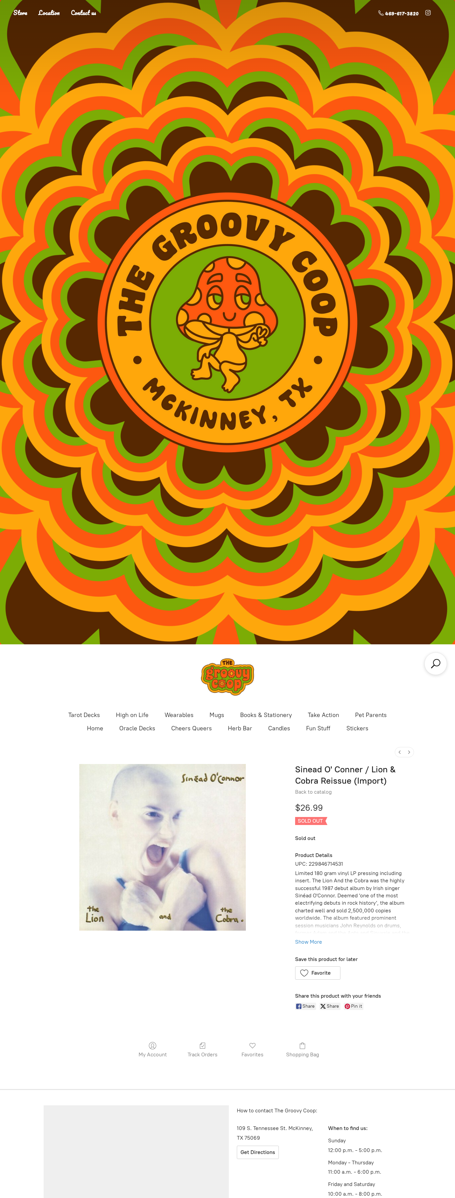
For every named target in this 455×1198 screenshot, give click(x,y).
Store (20, 12)
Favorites (252, 1054)
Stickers (357, 728)
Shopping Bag (302, 1054)
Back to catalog (313, 792)
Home (95, 728)
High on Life (132, 715)
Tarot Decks (84, 715)
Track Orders (203, 1054)
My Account (153, 1054)
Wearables (179, 715)
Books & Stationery (266, 715)
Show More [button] (308, 942)
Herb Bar (240, 728)
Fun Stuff (318, 728)
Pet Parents (371, 715)
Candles (279, 728)
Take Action (323, 715)
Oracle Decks (137, 728)
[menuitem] (399, 752)
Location (49, 12)
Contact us (83, 12)
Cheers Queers (191, 728)
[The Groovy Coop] (227, 677)
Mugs (217, 715)
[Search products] (436, 664)
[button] (318, 973)
